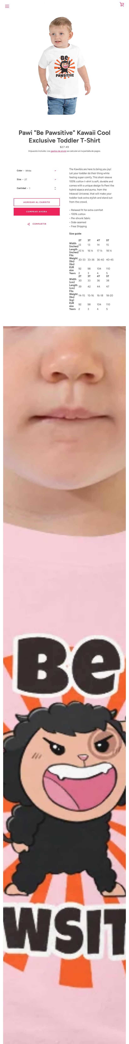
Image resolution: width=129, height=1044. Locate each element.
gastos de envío (58, 151)
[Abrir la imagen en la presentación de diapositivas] (64, 64)
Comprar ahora (36, 212)
